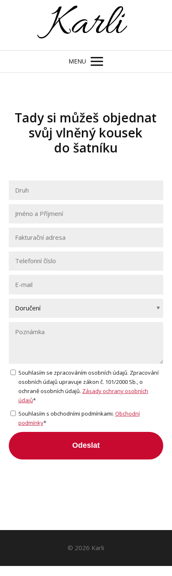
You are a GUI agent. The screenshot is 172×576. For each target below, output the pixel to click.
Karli (85, 25)
